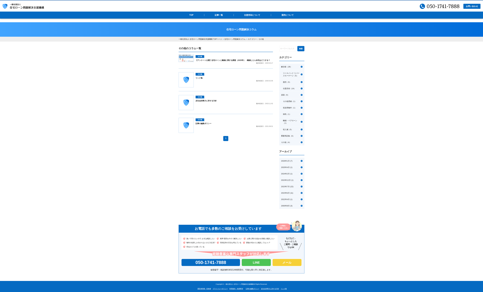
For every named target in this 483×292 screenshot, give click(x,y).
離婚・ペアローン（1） (290, 122)
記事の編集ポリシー (252, 289)
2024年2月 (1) (286, 174)
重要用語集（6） (287, 136)
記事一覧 (219, 15)
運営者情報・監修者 (204, 289)
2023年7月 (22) (287, 187)
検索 (301, 49)
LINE (256, 262)
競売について (288, 15)
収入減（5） (288, 129)
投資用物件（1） (289, 108)
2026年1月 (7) (286, 161)
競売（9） (287, 82)
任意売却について (252, 15)
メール (287, 262)
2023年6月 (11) (287, 193)
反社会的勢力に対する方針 (270, 289)
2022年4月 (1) (286, 199)
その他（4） (286, 142)
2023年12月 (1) (287, 180)
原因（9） (285, 95)
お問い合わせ (472, 6)
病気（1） (287, 114)
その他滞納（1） (289, 101)
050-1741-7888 (210, 262)
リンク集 (284, 289)
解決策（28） (286, 67)
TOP (191, 15)
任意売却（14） (289, 88)
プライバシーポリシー (220, 289)
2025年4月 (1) (286, 167)
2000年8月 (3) (286, 206)
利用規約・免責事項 (236, 289)
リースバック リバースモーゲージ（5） (291, 74)
